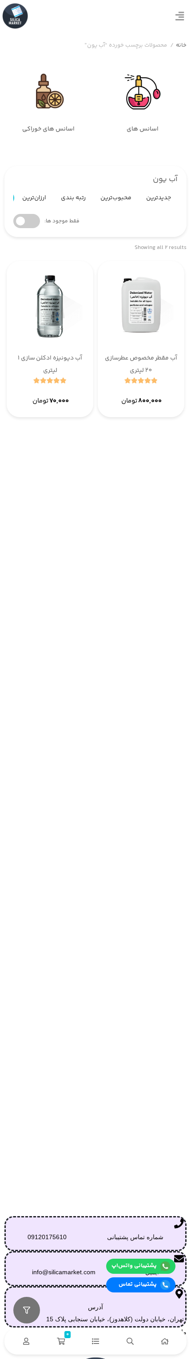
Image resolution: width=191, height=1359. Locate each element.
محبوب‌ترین (115, 198)
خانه (181, 45)
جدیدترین (158, 198)
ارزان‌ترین (34, 198)
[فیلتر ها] (26, 1310)
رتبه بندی (73, 198)
